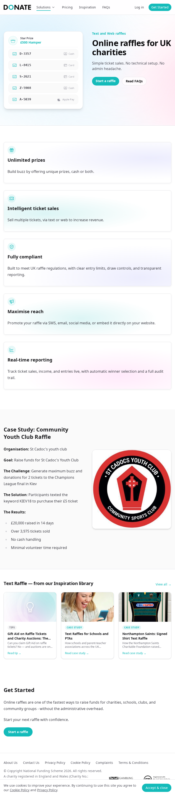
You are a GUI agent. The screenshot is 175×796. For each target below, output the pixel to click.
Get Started (160, 7)
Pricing (67, 7)
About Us (11, 762)
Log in (139, 7)
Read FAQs (134, 81)
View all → (163, 584)
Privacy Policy (47, 790)
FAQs (106, 7)
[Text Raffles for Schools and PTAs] (87, 625)
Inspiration (87, 7)
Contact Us (31, 762)
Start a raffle (106, 81)
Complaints (104, 762)
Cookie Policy (19, 790)
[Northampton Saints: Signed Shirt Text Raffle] (145, 625)
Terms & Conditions (133, 762)
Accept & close (157, 788)
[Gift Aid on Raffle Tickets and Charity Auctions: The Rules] (30, 625)
